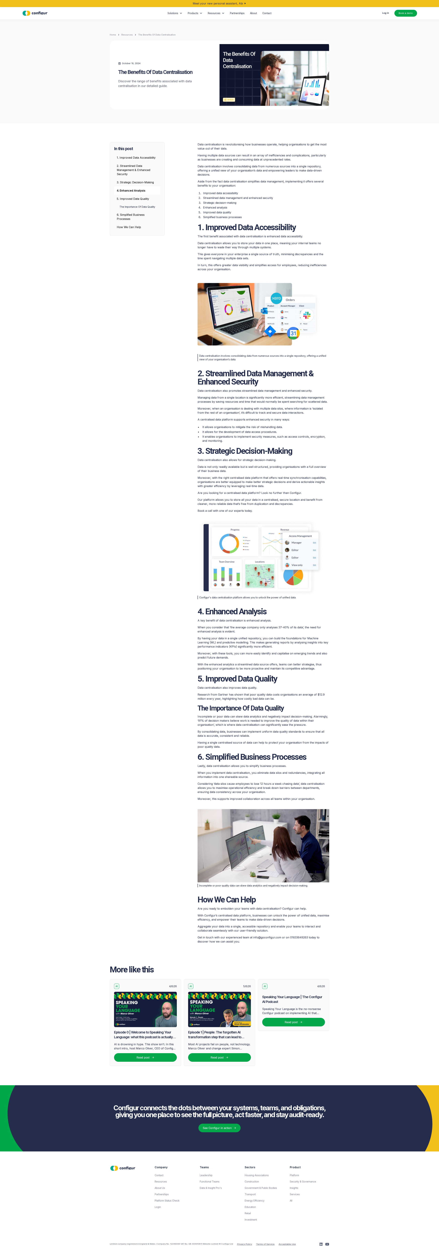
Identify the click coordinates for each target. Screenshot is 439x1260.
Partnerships (237, 13)
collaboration (251, 799)
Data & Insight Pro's (211, 1187)
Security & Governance (303, 1181)
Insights (294, 1187)
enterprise (241, 254)
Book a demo (406, 13)
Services (295, 1194)
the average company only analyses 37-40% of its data (266, 627)
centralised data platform (243, 493)
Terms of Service (265, 1244)
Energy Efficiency (254, 1200)
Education (250, 1206)
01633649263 (299, 937)
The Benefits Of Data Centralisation (157, 34)
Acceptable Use (287, 1244)
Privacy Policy (244, 1244)
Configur (295, 493)
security (265, 419)
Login (158, 1206)
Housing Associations (257, 1175)
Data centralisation (210, 166)
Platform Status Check (167, 1200)
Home (113, 34)
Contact (266, 13)
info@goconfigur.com (267, 937)
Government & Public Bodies (261, 1187)
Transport (250, 1194)
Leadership (206, 1175)
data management (269, 390)
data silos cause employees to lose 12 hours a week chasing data (256, 783)
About (253, 13)
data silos (276, 772)
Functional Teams (210, 1181)
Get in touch (205, 937)
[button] (175, 13)
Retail (248, 1213)
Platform (294, 1175)
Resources (127, 34)
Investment (251, 1219)
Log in (385, 13)
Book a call (205, 510)
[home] (35, 13)
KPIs (233, 646)
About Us (160, 1187)
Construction (252, 1181)
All (291, 1200)
